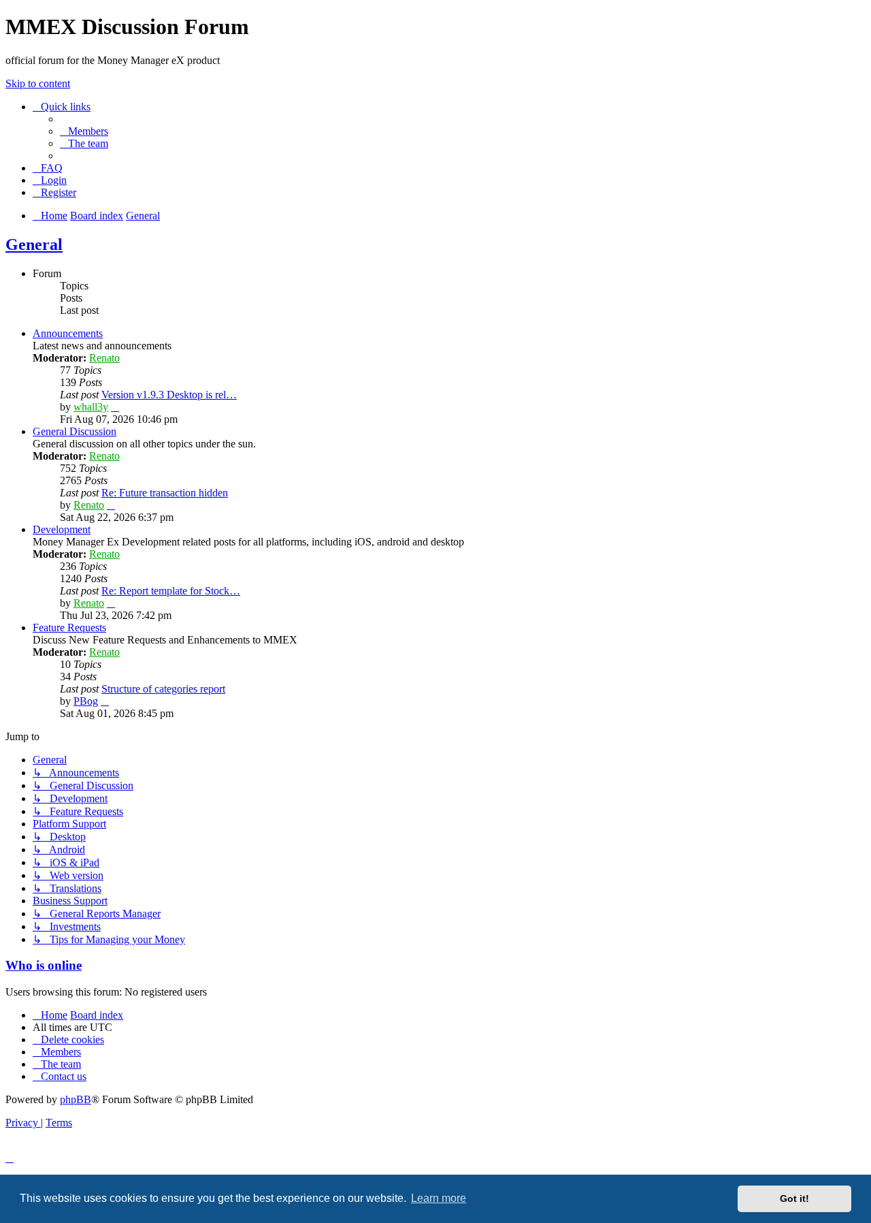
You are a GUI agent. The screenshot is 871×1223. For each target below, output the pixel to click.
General (34, 244)
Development (62, 529)
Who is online (43, 965)
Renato (104, 358)
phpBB (75, 1099)
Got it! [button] (794, 1198)
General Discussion (74, 431)
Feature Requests (69, 627)
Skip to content (37, 83)
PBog (85, 701)
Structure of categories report (163, 689)
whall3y (90, 407)
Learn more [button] (438, 1198)
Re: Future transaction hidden (164, 492)
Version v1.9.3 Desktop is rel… (169, 394)
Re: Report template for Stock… (170, 591)
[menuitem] (84, 131)
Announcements (68, 333)
